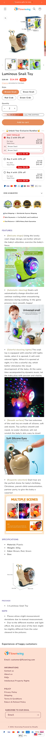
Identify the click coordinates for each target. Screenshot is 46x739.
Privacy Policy (10, 692)
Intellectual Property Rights (17, 681)
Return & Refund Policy (15, 702)
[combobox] (24, 146)
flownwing (19, 727)
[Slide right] (43, 65)
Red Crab (9, 97)
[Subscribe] (38, 715)
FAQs (6, 677)
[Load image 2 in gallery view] (23, 64)
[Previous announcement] (4, 2)
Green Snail (28, 92)
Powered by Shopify (30, 727)
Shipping (5, 83)
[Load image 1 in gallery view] (10, 64)
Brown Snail (10, 92)
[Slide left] (2, 65)
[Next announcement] (41, 2)
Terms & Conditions (13, 699)
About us (8, 674)
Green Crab (25, 97)
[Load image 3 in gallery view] (35, 64)
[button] (5, 9)
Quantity (5, 103)
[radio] (23, 140)
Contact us (9, 671)
